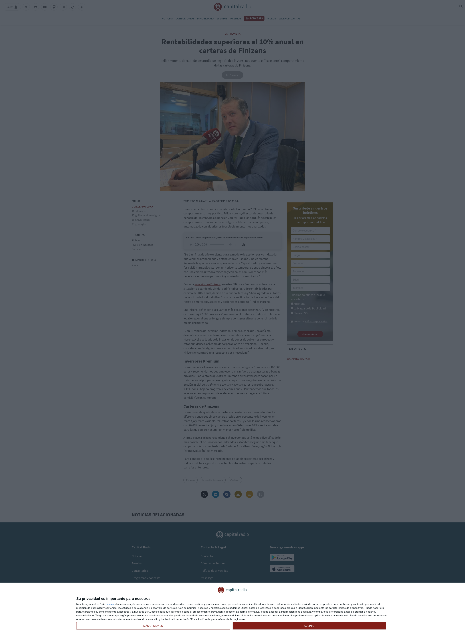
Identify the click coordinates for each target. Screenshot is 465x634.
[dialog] (232, 608)
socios (110, 604)
